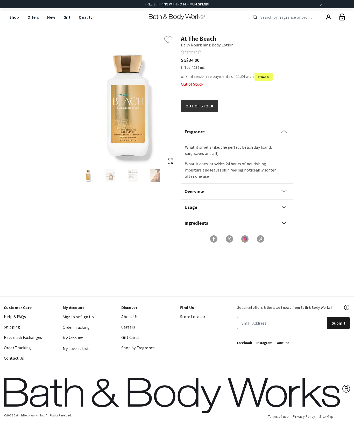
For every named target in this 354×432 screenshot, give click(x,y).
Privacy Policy (304, 416)
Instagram (264, 342)
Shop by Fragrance (138, 347)
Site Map (326, 416)
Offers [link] (33, 17)
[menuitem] (14, 17)
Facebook (244, 342)
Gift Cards (130, 337)
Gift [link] (67, 17)
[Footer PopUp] (347, 307)
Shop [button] (14, 17)
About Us (129, 316)
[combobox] (287, 17)
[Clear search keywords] (317, 17)
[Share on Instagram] (245, 239)
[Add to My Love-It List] (168, 39)
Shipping (12, 327)
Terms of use (278, 416)
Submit (338, 323)
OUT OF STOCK (199, 105)
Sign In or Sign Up (78, 316)
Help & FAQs (15, 316)
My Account (73, 337)
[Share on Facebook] (213, 239)
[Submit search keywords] (255, 17)
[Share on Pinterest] (260, 239)
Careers (128, 327)
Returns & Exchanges (23, 337)
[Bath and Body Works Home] (177, 17)
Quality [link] (86, 17)
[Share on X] (229, 239)
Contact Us (14, 358)
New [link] (51, 17)
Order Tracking (17, 347)
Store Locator (192, 316)
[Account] (328, 17)
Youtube (283, 342)
